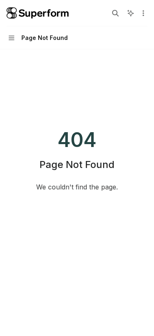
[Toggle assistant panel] (130, 13)
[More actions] (143, 13)
